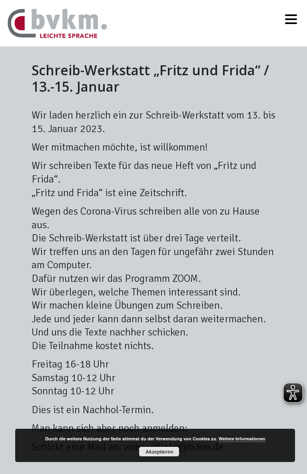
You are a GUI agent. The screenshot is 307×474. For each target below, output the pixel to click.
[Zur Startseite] (58, 22)
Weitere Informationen (242, 439)
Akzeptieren (159, 451)
